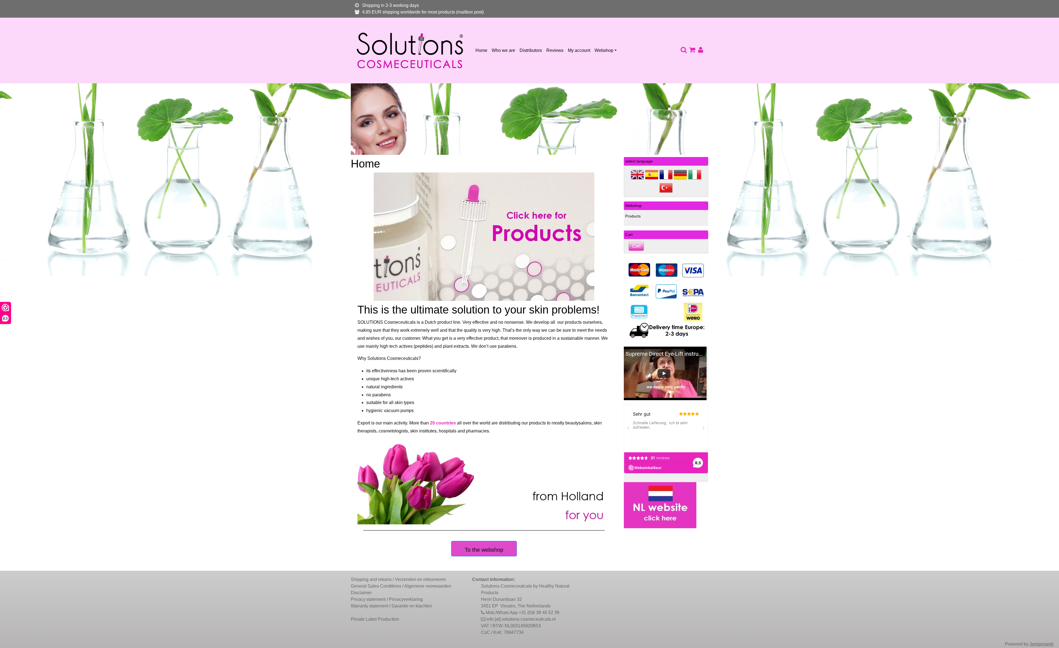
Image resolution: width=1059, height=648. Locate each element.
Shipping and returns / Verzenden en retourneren (398, 579)
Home (481, 50)
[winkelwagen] (692, 50)
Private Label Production (375, 619)
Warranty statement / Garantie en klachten (391, 606)
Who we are (503, 50)
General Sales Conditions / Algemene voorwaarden (401, 586)
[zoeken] (683, 50)
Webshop (604, 50)
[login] (700, 50)
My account (579, 50)
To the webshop (484, 550)
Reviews (554, 50)
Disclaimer (361, 592)
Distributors (531, 50)
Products (633, 216)
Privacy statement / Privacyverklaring (387, 599)
